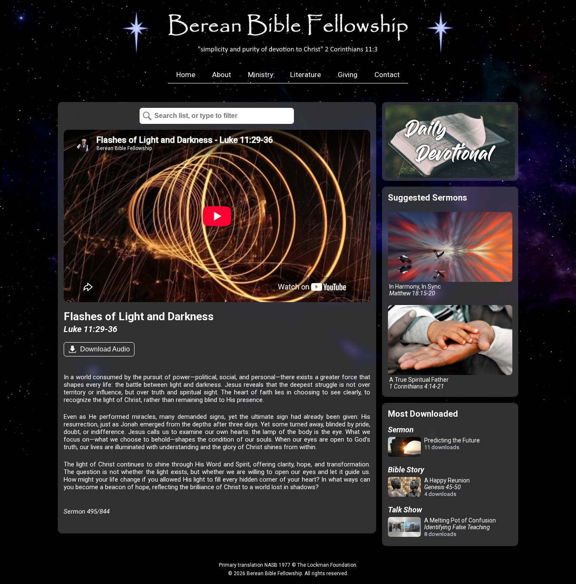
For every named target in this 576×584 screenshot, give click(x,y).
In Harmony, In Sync (414, 290)
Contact (387, 74)
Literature (305, 74)
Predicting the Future (451, 443)
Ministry (260, 74)
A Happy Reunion (446, 487)
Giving (348, 74)
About (221, 74)
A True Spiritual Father (418, 383)
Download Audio (104, 349)
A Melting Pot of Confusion (459, 527)
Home (185, 74)
